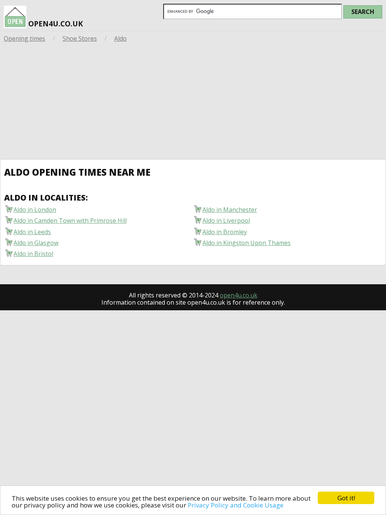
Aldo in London (35, 209)
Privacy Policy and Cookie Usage (235, 505)
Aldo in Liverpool (226, 220)
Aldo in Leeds (32, 232)
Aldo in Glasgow (36, 243)
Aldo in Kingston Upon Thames (246, 243)
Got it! (346, 498)
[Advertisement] (193, 102)
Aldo (120, 38)
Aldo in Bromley (224, 232)
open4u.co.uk (54, 23)
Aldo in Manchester (229, 209)
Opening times (24, 38)
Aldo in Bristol (33, 254)
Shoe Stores (80, 38)
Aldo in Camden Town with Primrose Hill (70, 220)
